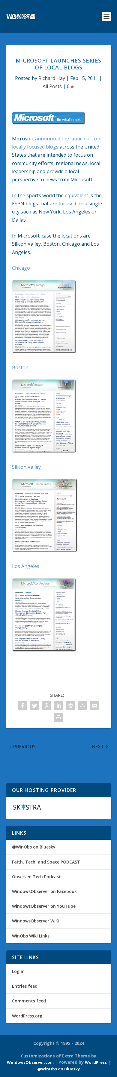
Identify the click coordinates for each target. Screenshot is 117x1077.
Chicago (21, 268)
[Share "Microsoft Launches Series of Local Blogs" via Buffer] (70, 706)
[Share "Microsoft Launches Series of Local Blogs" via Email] (94, 706)
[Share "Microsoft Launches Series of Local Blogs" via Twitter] (34, 706)
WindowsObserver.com (30, 1062)
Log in (18, 971)
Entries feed (25, 986)
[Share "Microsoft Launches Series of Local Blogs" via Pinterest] (46, 706)
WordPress (96, 1062)
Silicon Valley (26, 467)
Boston (20, 367)
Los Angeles (25, 566)
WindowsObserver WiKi (35, 921)
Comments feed (29, 1001)
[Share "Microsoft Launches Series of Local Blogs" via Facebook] (22, 706)
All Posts (52, 86)
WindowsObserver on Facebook (44, 891)
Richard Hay (51, 78)
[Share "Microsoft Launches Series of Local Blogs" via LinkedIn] (58, 706)
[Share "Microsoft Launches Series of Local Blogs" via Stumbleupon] (82, 706)
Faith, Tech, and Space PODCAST (46, 862)
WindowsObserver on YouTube (44, 906)
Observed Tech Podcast (36, 876)
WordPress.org (27, 1016)
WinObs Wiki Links (31, 936)
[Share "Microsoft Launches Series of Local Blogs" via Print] (58, 718)
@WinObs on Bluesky (34, 847)
